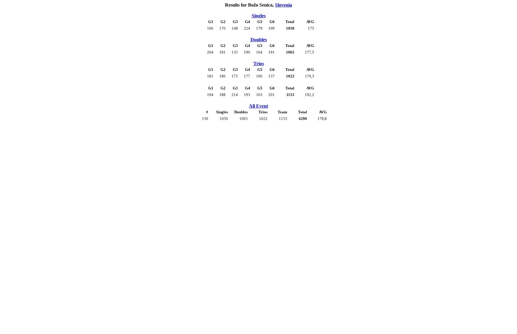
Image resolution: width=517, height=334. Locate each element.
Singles (259, 15)
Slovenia (283, 4)
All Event (258, 106)
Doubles (258, 39)
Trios (258, 63)
